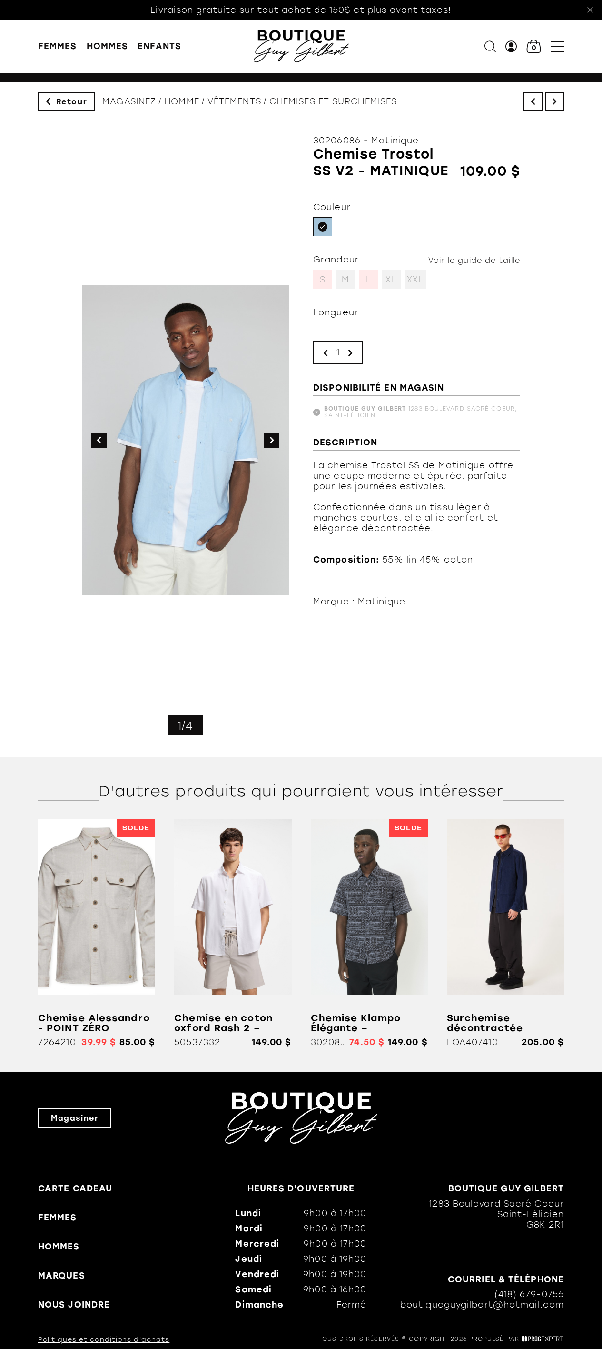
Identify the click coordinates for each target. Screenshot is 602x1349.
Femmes (57, 46)
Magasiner (75, 1118)
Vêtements (234, 101)
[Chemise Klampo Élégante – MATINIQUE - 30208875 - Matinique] (369, 933)
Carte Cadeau (75, 1188)
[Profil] (511, 46)
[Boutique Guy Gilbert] (301, 46)
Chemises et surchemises (333, 101)
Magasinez (129, 101)
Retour (72, 101)
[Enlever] (325, 352)
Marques (61, 1275)
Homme (181, 101)
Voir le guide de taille (474, 260)
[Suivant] (554, 101)
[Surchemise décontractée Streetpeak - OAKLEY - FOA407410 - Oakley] (505, 933)
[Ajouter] (350, 352)
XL (390, 279)
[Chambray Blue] (322, 226)
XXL (415, 279)
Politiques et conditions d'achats (103, 1340)
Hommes (107, 46)
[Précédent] (533, 101)
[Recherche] (490, 46)
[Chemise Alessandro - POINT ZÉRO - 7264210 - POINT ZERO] (96, 933)
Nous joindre (74, 1304)
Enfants (159, 46)
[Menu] (557, 46)
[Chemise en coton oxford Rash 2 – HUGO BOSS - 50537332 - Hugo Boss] (232, 933)
